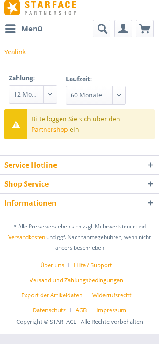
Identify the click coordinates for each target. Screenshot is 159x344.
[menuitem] (23, 28)
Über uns (52, 265)
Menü (31, 28)
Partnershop (49, 129)
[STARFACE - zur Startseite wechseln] (40, 7)
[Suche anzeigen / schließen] (101, 28)
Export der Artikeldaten (52, 295)
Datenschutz (49, 310)
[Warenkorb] (145, 28)
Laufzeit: (79, 79)
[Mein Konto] (123, 28)
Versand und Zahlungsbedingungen (76, 280)
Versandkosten (26, 237)
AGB (81, 310)
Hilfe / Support (93, 265)
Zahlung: (22, 78)
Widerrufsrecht (112, 295)
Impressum (111, 310)
